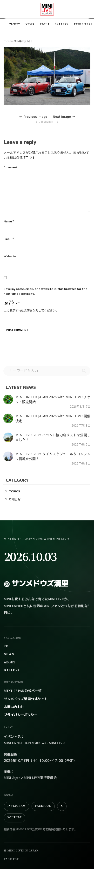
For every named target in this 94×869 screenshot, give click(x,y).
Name (8, 221)
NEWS (30, 24)
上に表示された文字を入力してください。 (31, 310)
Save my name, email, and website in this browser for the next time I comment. (45, 291)
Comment (11, 167)
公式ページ (22, 691)
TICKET (14, 24)
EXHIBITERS (83, 24)
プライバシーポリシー (21, 715)
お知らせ (14, 499)
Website (10, 256)
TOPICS (14, 491)
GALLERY (61, 24)
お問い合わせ (14, 707)
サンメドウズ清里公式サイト (26, 699)
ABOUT (45, 24)
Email (8, 239)
